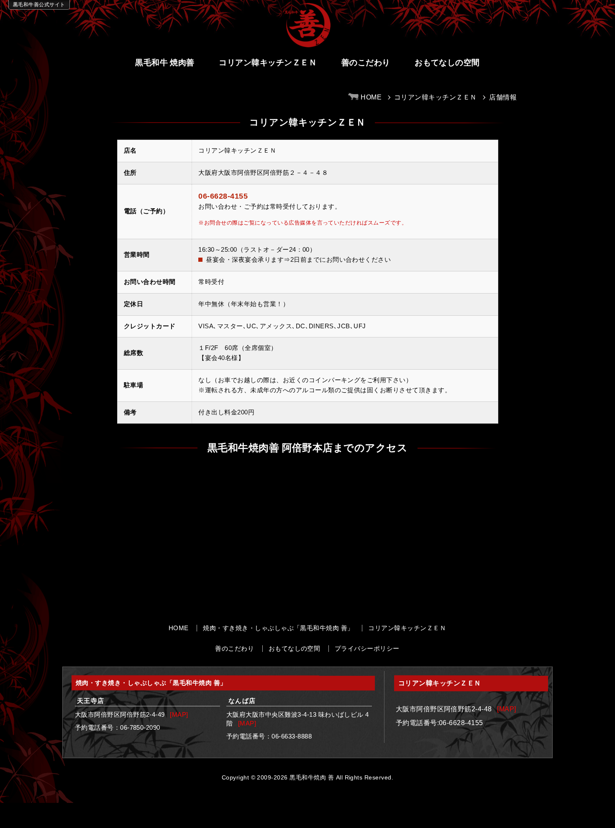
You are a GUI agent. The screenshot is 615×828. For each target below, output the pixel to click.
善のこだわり (365, 62)
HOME (179, 628)
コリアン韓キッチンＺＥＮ (268, 62)
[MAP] (179, 714)
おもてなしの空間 (447, 62)
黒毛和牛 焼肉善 (165, 62)
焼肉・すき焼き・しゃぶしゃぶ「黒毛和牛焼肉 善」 (278, 628)
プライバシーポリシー (367, 648)
